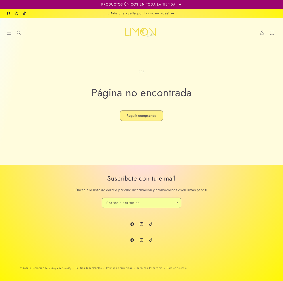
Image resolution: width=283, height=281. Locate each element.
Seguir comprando (141, 115)
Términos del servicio (150, 267)
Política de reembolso (89, 267)
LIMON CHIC (37, 268)
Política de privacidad (119, 267)
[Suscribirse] (176, 203)
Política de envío (177, 267)
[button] (9, 33)
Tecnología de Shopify (58, 268)
